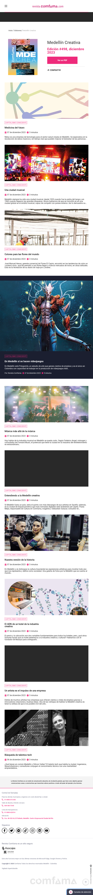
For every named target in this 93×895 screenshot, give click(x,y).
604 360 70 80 (9, 806)
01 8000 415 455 (10, 800)
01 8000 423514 (9, 812)
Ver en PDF (62, 60)
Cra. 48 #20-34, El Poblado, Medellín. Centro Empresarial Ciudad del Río (28, 818)
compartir (55, 70)
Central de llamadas (10, 793)
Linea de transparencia (9, 810)
